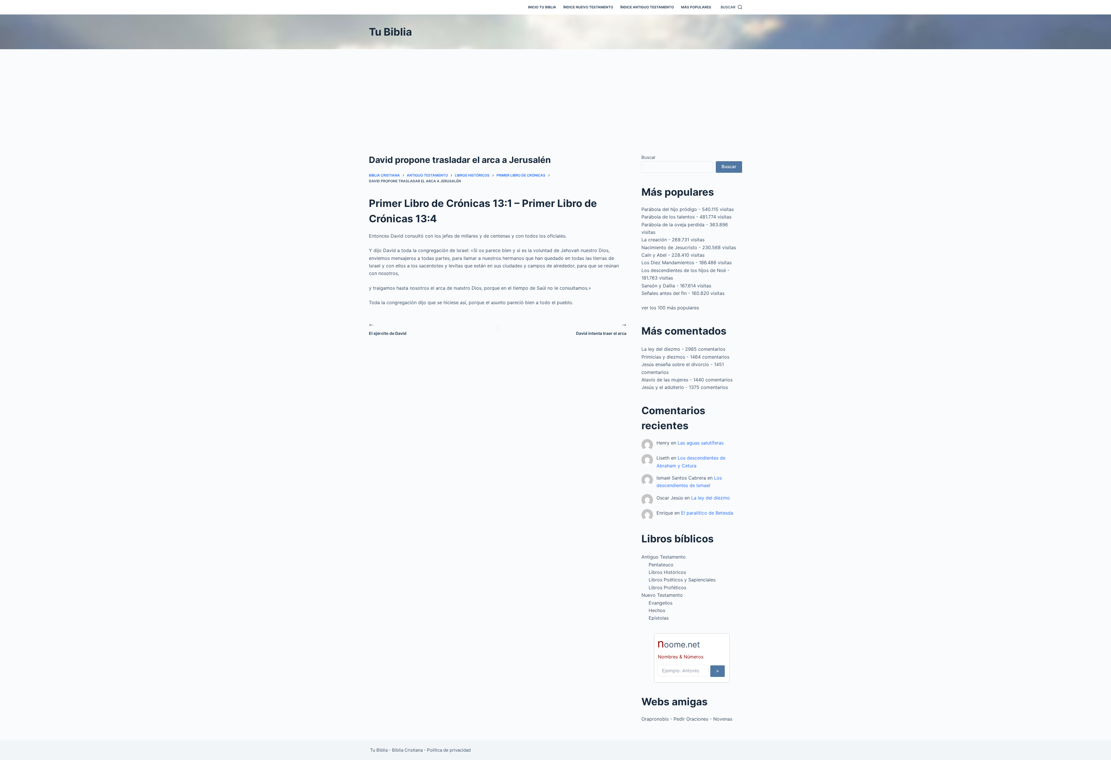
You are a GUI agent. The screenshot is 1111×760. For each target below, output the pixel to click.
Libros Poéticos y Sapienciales (682, 580)
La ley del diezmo (660, 349)
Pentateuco (661, 565)
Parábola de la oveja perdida (673, 224)
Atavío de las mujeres (664, 380)
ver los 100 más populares (670, 308)
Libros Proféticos (667, 587)
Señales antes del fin (664, 293)
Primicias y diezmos (663, 357)
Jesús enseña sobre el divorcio (675, 364)
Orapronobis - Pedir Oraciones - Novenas (686, 719)
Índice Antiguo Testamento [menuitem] (647, 7)
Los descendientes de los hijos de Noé (683, 270)
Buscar (648, 157)
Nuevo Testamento (662, 595)
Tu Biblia (390, 31)
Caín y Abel (654, 255)
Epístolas (659, 618)
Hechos (657, 610)
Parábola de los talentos (668, 217)
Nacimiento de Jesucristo (669, 247)
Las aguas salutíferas (701, 443)
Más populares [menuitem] (696, 7)
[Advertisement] (555, 92)
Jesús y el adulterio (662, 387)
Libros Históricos (667, 572)
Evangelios (660, 603)
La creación (654, 240)
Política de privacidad (449, 750)
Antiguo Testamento (663, 557)
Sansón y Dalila (658, 286)
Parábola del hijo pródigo (669, 209)
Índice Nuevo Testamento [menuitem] (588, 7)
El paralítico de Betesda (707, 513)
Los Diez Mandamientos (667, 262)
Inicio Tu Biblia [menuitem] (542, 7)
